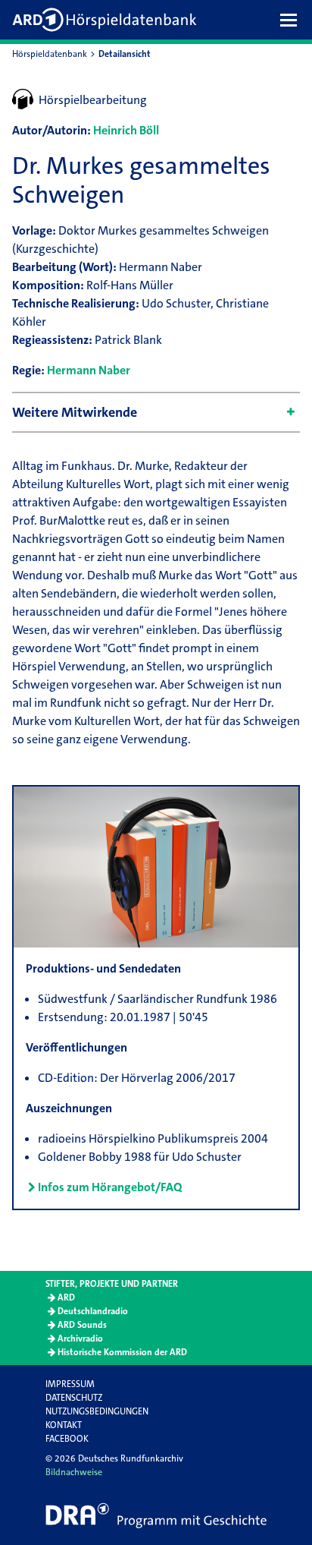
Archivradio (80, 1338)
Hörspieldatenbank (49, 54)
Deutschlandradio (93, 1311)
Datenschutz (73, 1398)
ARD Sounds (82, 1325)
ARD (66, 1297)
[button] (292, 19)
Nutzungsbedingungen (96, 1411)
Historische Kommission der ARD (122, 1352)
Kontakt (63, 1425)
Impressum (70, 1384)
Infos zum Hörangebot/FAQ (110, 1187)
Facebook (67, 1439)
